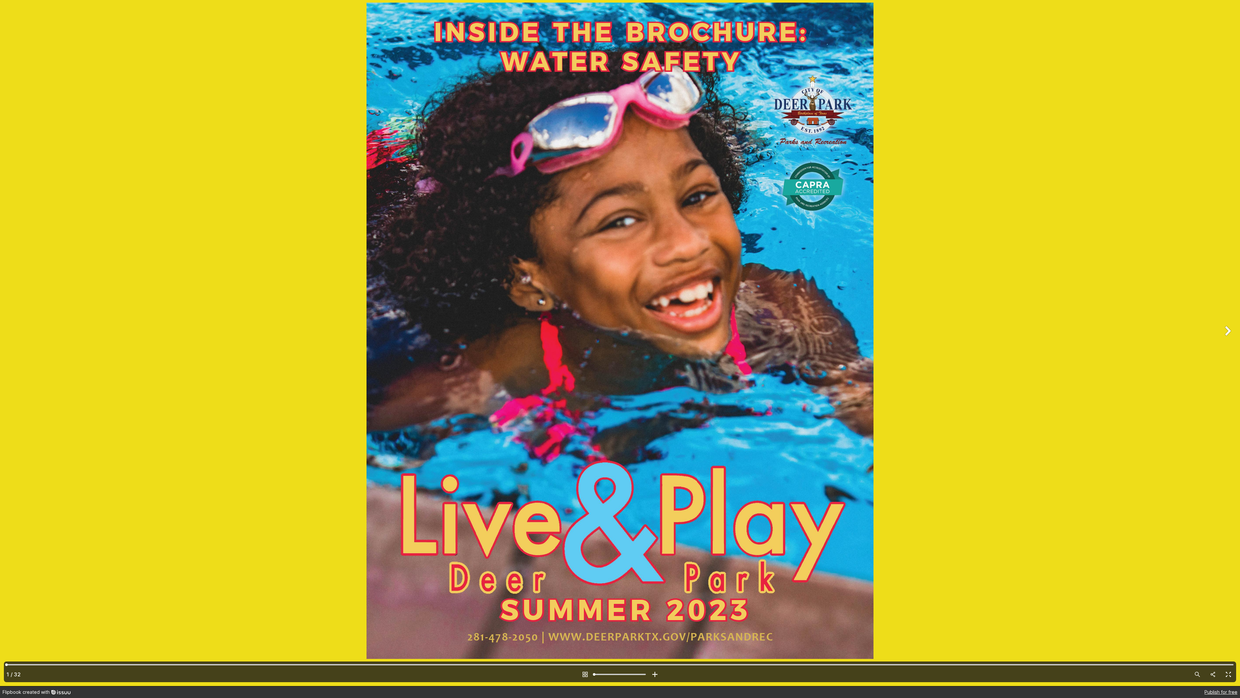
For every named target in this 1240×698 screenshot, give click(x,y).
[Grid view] (585, 674)
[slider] (620, 674)
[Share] (1212, 674)
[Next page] (1227, 343)
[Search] (1197, 674)
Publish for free (1220, 692)
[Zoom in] (654, 674)
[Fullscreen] (1228, 674)
